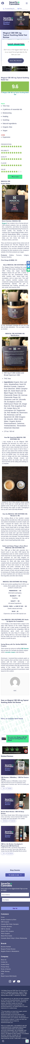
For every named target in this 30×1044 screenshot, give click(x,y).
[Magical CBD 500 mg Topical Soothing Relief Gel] (15, 97)
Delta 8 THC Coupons (7, 931)
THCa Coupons (5, 933)
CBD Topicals (25, 648)
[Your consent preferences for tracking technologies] (27, 1041)
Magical (4, 223)
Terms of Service (6, 969)
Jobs (2, 974)
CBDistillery (10, 788)
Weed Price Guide (6, 936)
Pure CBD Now (10, 853)
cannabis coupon (10, 652)
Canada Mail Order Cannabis (10, 924)
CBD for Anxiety (5, 929)
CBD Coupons (5, 922)
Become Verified (6, 946)
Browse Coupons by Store (8, 919)
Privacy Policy (5, 967)
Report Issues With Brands (9, 976)
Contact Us (4, 962)
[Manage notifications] (3, 1041)
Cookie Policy (5, 964)
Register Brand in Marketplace (10, 951)
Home (2, 917)
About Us (3, 960)
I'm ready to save (14, 875)
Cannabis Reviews (6, 926)
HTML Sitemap (5, 971)
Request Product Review (8, 949)
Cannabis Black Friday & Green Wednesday (14, 938)
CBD (3, 788)
